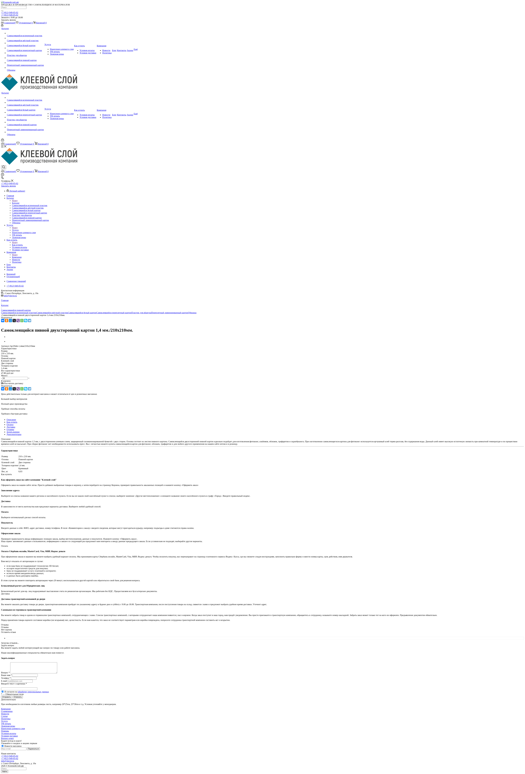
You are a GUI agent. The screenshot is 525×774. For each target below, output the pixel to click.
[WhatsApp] (22, 320)
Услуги (15, 230)
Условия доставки (9, 736)
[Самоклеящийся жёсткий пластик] (25, 38)
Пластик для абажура (141, 313)
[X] (14, 320)
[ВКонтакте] (2, 320)
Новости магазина (12, 746)
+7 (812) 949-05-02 (9, 12)
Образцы (192, 313)
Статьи (4, 716)
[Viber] (18, 320)
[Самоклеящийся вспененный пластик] (25, 33)
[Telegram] (29, 320)
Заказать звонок (8, 186)
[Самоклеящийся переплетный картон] (25, 48)
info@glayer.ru (10, 296)
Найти (4, 771)
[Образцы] (25, 67)
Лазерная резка (8, 726)
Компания (16, 257)
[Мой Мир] (10, 320)
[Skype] (25, 320)
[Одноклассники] (6, 320)
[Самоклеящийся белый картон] (25, 43)
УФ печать (6, 723)
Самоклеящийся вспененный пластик (18, 313)
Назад (15, 200)
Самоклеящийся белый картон (82, 313)
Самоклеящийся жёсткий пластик (52, 313)
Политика (5, 719)
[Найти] (2, 10)
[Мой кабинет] (2, 25)
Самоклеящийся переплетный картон (113, 313)
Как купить (17, 245)
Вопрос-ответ (7, 738)
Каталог (16, 203)
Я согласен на (26, 692)
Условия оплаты (8, 733)
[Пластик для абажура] (25, 53)
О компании (7, 711)
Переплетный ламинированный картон (169, 313)
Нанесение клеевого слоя (13, 728)
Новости (5, 714)
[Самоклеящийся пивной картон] (25, 58)
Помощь (5, 731)
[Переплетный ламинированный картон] (25, 63)
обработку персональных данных (33, 692)
